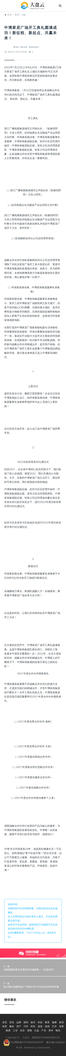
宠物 (29, 1030)
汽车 (26, 1026)
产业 (43, 1030)
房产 (18, 1026)
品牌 (18, 1022)
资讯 (11, 1022)
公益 (36, 1030)
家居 (17, 14)
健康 (54, 1022)
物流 (58, 1030)
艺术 (54, 1026)
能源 (8, 1030)
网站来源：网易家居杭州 (29, 47)
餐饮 (11, 1026)
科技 (40, 1022)
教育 (47, 1022)
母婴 (61, 1026)
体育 (4, 1026)
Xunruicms (44, 1047)
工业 (15, 1030)
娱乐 (33, 1022)
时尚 (33, 1026)
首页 (9, 14)
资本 (50, 1030)
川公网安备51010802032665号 (26, 1042)
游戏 (47, 1026)
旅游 (40, 1026)
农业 (22, 1030)
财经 (26, 1022)
